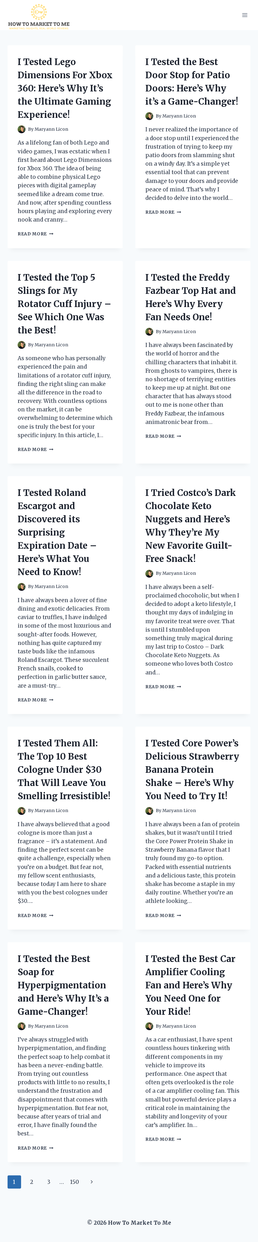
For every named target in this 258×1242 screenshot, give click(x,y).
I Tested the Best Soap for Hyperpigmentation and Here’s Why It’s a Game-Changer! (63, 985)
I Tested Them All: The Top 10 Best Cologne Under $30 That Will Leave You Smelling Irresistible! (64, 770)
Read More (35, 234)
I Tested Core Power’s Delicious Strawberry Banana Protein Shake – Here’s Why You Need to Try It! (192, 770)
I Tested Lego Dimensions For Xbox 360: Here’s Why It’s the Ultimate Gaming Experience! (65, 88)
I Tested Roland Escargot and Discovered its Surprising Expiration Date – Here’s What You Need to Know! (57, 532)
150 (74, 1182)
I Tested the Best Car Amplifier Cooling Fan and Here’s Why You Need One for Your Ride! (190, 985)
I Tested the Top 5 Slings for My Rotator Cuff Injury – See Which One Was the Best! (64, 304)
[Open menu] (244, 15)
